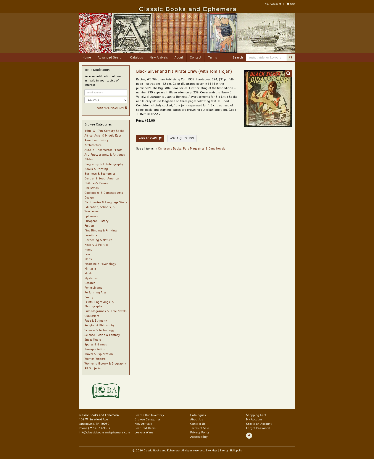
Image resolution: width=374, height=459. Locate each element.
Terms (212, 57)
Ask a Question (182, 138)
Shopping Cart (256, 415)
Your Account (273, 4)
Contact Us (198, 424)
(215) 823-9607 (99, 428)
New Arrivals (159, 57)
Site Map (211, 450)
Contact (195, 57)
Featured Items (145, 428)
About (178, 57)
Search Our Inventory (149, 415)
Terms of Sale (199, 428)
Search (238, 57)
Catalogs (136, 57)
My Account (254, 419)
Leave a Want (144, 432)
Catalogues (198, 415)
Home (86, 57)
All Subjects (92, 368)
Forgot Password (258, 428)
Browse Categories (148, 419)
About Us (196, 419)
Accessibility (199, 437)
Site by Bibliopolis (231, 450)
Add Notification (110, 108)
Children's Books (169, 148)
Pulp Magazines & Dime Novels (204, 148)
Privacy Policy (200, 432)
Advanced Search (110, 57)
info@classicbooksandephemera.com (104, 432)
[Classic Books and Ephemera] (187, 9)
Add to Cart (148, 138)
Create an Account (259, 424)
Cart (292, 4)
